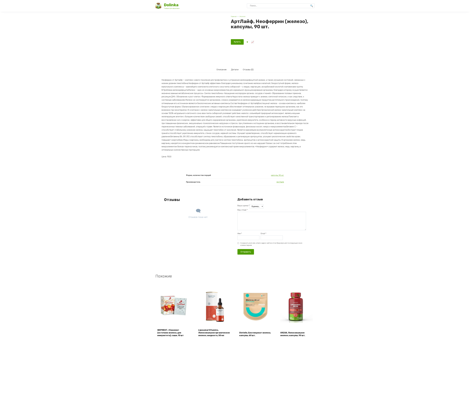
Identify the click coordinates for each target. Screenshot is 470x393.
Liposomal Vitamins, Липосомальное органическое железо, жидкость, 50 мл (214, 333)
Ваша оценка (243, 206)
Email (263, 234)
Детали (235, 69)
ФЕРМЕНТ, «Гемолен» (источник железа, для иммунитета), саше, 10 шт (170, 333)
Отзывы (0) (248, 69)
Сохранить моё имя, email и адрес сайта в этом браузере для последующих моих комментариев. (271, 244)
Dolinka (171, 5)
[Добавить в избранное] (247, 42)
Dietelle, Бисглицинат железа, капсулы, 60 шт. (255, 334)
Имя (239, 234)
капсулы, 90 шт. (277, 175)
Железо (242, 16)
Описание (222, 69)
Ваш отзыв (242, 210)
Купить (237, 42)
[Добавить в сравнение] (252, 42)
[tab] (221, 69)
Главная (234, 16)
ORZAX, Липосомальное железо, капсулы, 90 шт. (292, 334)
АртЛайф (280, 182)
